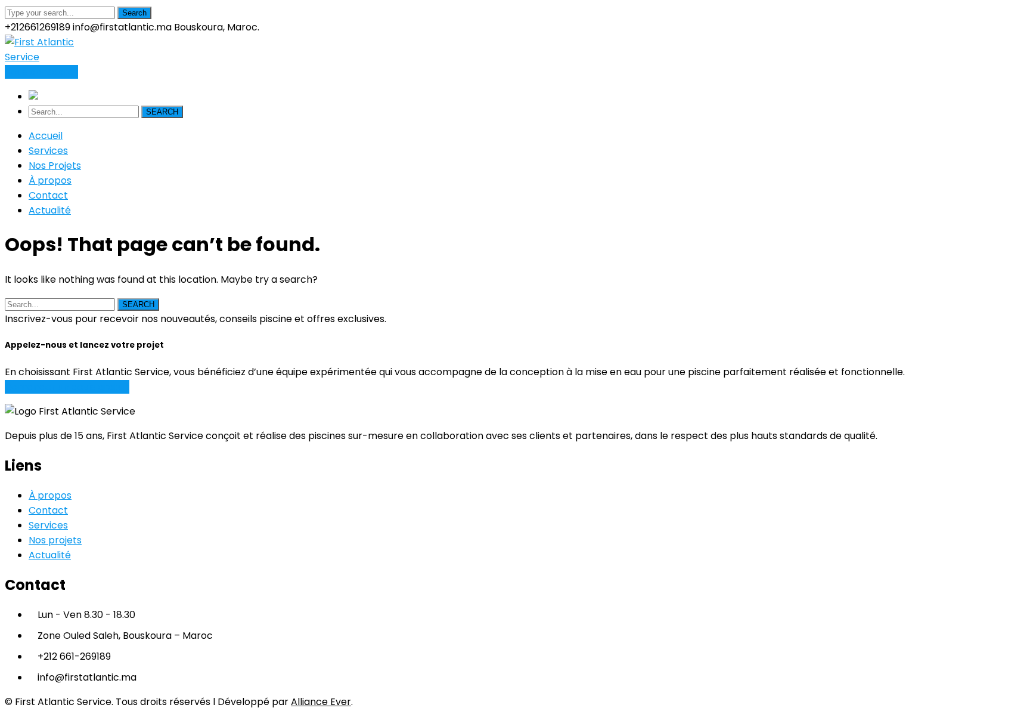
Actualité (50, 555)
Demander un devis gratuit (67, 387)
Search (134, 12)
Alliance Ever (321, 702)
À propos (50, 495)
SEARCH (162, 111)
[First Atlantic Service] (45, 57)
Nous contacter (41, 72)
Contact (48, 510)
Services (48, 525)
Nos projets (55, 540)
